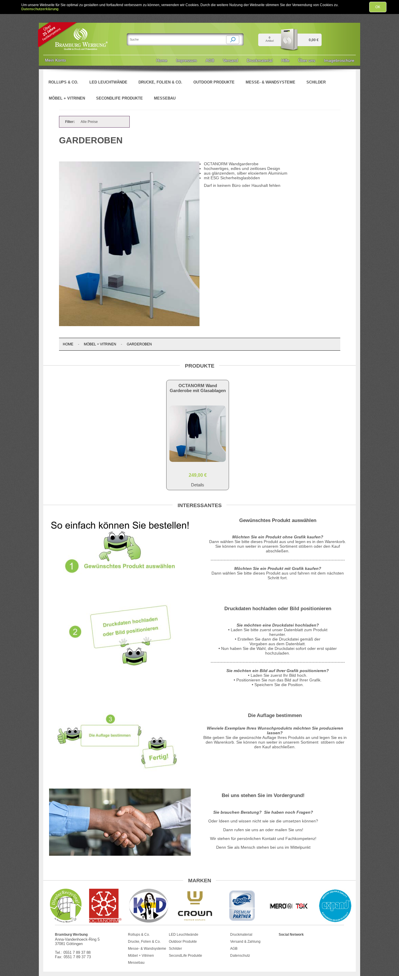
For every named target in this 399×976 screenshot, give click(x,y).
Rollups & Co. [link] (63, 82)
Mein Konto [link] (55, 60)
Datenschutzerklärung (39, 9)
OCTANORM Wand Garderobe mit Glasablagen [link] (198, 388)
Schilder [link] (316, 82)
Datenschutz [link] (240, 956)
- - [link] (107, 344)
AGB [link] (210, 60)
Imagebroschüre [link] (339, 60)
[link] (82, 29)
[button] (232, 39)
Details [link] (197, 484)
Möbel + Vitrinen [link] (67, 98)
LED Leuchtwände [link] (108, 82)
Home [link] (161, 60)
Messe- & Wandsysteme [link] (270, 82)
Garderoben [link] (139, 344)
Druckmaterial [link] (260, 60)
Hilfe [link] (285, 60)
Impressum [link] (186, 60)
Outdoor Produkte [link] (214, 82)
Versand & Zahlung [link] (245, 942)
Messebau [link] (165, 98)
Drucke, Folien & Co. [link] (160, 82)
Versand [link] (230, 60)
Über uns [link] (306, 60)
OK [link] (377, 7)
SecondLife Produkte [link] (119, 98)
